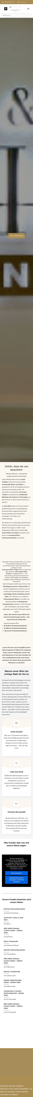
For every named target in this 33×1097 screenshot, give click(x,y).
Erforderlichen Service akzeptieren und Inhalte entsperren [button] (16, 879)
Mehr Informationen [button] (16, 869)
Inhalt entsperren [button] (16, 873)
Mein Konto (23, 2)
